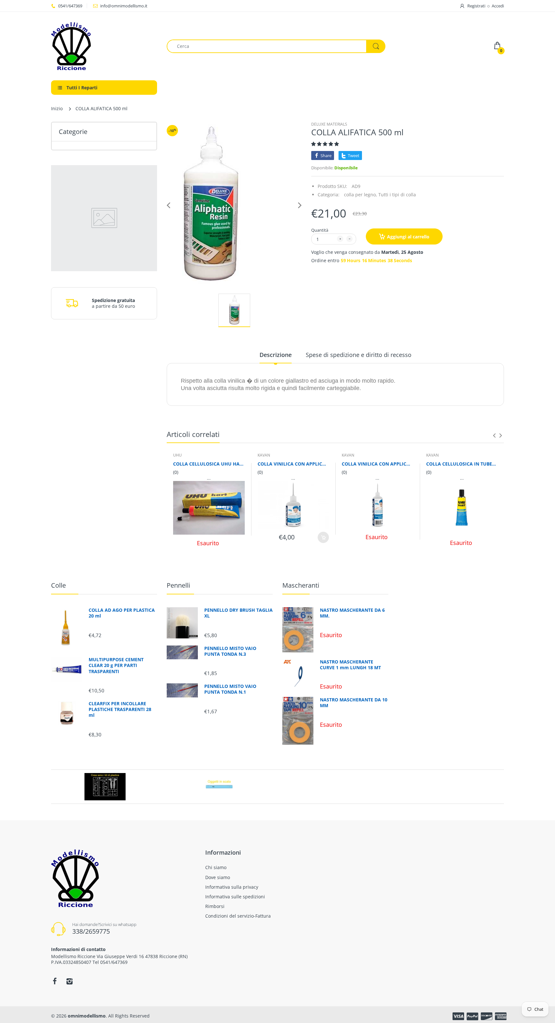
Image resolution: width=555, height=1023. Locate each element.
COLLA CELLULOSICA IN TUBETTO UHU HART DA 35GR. (462, 464)
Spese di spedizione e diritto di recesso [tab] (358, 355)
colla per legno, (360, 194)
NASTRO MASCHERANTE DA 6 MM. (352, 613)
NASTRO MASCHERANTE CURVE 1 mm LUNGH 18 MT (350, 665)
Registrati (476, 6)
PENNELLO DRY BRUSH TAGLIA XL (238, 613)
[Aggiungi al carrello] (323, 537)
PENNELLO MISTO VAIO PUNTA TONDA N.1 (230, 689)
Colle (58, 585)
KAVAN (264, 455)
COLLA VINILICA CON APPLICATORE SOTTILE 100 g (293, 464)
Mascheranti (300, 585)
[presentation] (494, 435)
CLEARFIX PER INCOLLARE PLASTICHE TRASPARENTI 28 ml (120, 709)
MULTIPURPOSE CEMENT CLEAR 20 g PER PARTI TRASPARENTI (116, 665)
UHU (177, 455)
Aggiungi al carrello (408, 237)
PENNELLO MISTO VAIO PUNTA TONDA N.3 (230, 651)
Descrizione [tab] (276, 355)
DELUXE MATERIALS (329, 124)
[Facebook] (54, 981)
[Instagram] (69, 981)
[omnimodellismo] (104, 46)
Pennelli (178, 585)
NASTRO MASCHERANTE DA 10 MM (353, 702)
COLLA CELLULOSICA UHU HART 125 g (209, 464)
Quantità (319, 230)
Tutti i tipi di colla (397, 194)
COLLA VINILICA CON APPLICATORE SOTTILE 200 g (377, 464)
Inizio (57, 108)
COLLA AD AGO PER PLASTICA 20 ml (122, 613)
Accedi (498, 6)
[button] (325, 144)
